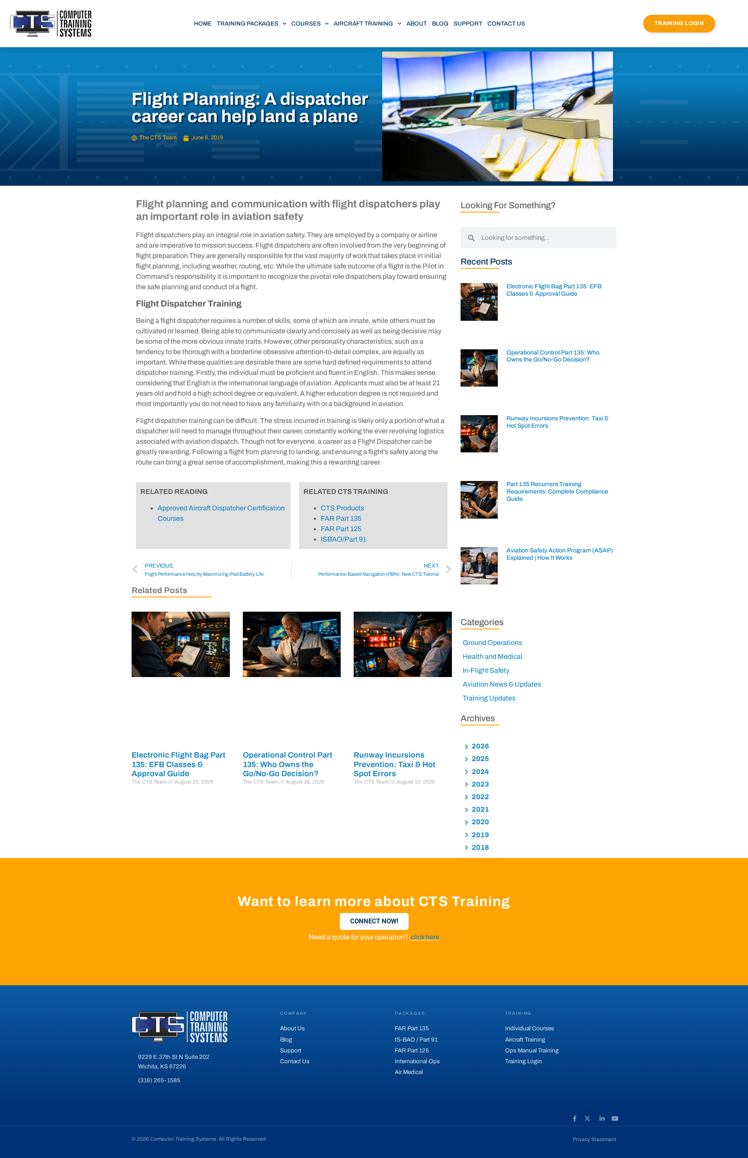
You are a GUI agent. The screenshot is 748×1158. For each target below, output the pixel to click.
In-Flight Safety (486, 670)
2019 (480, 835)
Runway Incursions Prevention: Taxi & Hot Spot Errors (394, 764)
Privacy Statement (594, 1139)
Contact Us (506, 23)
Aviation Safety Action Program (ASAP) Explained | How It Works (559, 554)
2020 (480, 822)
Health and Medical (492, 656)
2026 (480, 746)
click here (425, 937)
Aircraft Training (363, 23)
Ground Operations (492, 642)
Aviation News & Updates (502, 684)
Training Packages (247, 23)
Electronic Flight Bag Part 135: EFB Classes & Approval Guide (179, 764)
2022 (480, 796)
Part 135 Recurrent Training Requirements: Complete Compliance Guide (557, 491)
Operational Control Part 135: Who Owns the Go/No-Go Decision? (287, 764)
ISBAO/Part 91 (343, 539)
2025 (480, 758)
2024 (480, 771)
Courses (306, 23)
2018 (480, 847)
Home (203, 23)
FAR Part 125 (341, 528)
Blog (440, 23)
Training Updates (489, 698)
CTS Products (342, 508)
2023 (480, 784)
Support (468, 23)
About (416, 23)
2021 (480, 809)
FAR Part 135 (341, 518)
